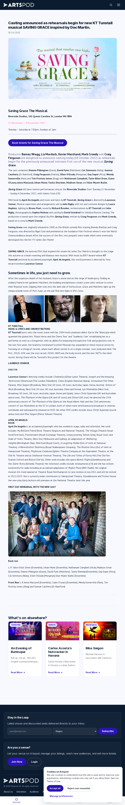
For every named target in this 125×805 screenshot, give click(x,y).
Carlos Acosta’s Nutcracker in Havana (60, 651)
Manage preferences (61, 796)
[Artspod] (21, 780)
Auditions (34, 791)
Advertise (21, 791)
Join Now (16, 761)
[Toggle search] (111, 4)
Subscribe (108, 731)
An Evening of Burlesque (21, 650)
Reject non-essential (79, 788)
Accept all (55, 788)
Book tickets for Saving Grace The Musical (37, 142)
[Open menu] (118, 5)
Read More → (18, 672)
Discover (16, 802)
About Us (8, 791)
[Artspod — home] (19, 5)
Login (34, 761)
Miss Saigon (94, 648)
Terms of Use (53, 781)
